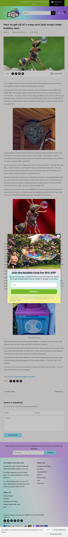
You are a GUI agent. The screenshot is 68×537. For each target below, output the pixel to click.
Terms (19, 300)
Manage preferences (56, 534)
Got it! (48, 530)
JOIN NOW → (34, 292)
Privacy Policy (13, 300)
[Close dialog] (58, 236)
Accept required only (59, 530)
